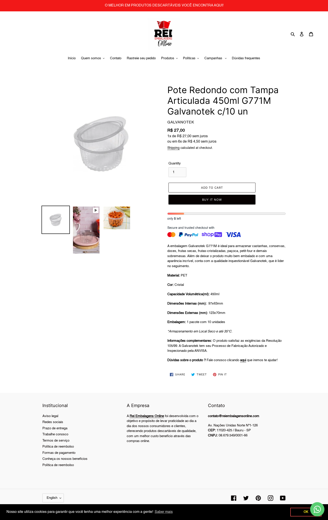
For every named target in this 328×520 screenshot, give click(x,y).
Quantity (174, 163)
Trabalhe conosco (55, 434)
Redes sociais (52, 422)
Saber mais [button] (164, 512)
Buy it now (212, 199)
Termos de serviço (55, 440)
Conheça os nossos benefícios (64, 459)
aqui (243, 360)
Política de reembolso (58, 446)
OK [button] (306, 512)
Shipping (173, 147)
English (52, 498)
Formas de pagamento (58, 452)
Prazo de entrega (54, 428)
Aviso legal (50, 416)
